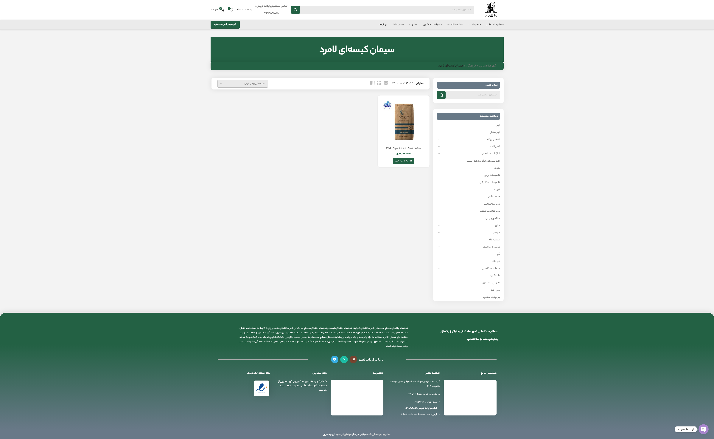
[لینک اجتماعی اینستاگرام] (353, 359)
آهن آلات (495, 147)
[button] (403, 161)
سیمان (496, 233)
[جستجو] (295, 10)
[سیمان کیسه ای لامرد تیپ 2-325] (404, 121)
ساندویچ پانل (493, 218)
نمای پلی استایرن (491, 283)
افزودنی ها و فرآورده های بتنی (483, 161)
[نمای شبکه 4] (372, 84)
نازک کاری (495, 276)
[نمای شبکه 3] (379, 84)
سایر (497, 225)
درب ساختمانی (492, 204)
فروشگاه (471, 66)
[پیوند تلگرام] (334, 359)
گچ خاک (496, 261)
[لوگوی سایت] (491, 10)
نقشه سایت (486, 413)
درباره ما (488, 406)
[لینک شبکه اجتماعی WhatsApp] (344, 359)
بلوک (497, 168)
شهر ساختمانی (488, 66)
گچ (498, 254)
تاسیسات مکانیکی (490, 182)
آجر (498, 125)
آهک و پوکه (493, 139)
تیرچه (497, 190)
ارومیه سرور (329, 434)
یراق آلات (495, 290)
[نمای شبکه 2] (386, 84)
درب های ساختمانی (489, 211)
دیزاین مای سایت (358, 434)
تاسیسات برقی (492, 175)
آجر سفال (495, 132)
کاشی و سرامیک (491, 247)
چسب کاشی (493, 197)
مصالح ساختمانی (491, 268)
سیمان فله (494, 240)
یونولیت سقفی (491, 297)
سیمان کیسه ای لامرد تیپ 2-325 (403, 148)
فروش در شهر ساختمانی (225, 24)
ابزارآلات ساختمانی (490, 154)
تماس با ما (487, 399)
